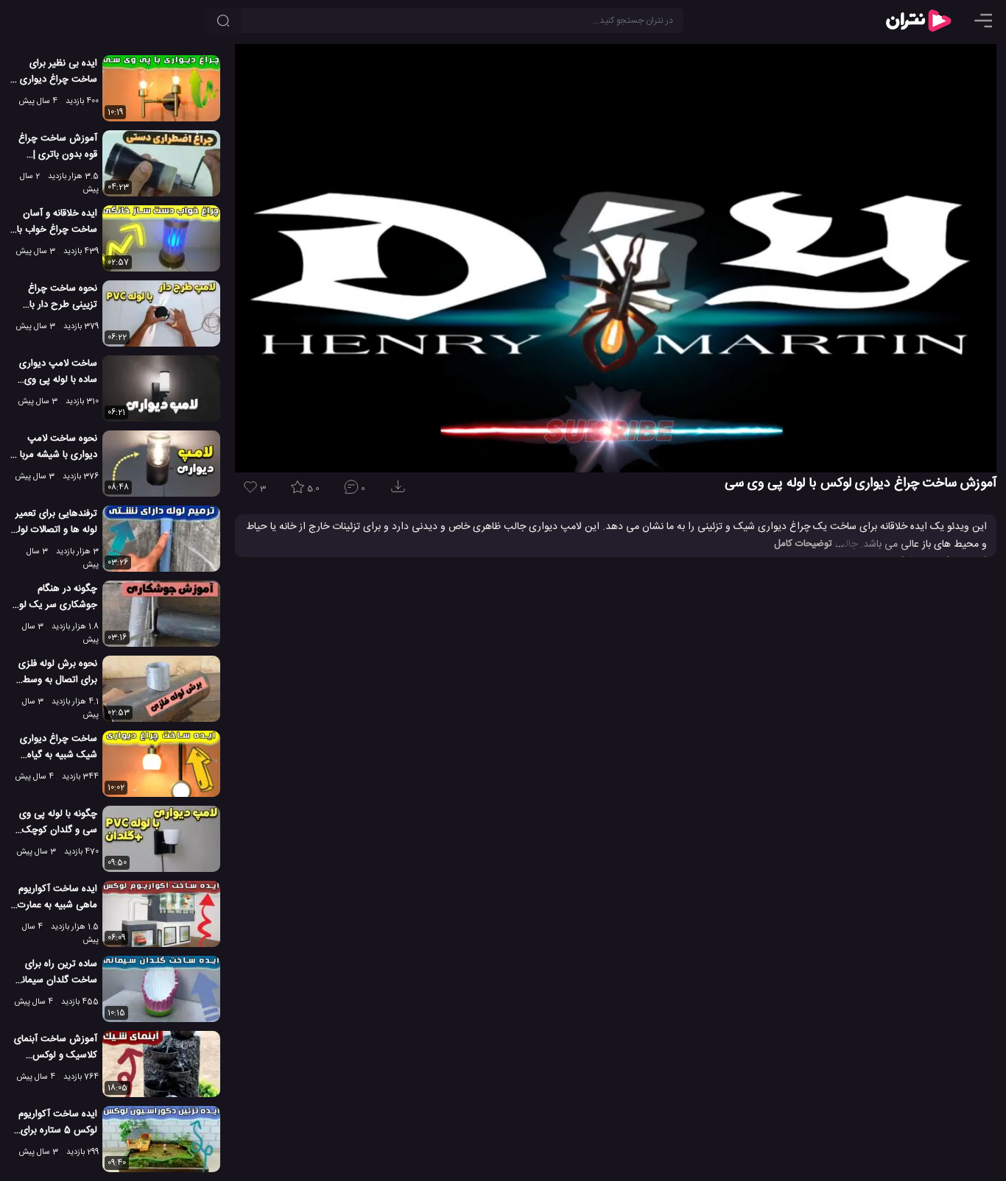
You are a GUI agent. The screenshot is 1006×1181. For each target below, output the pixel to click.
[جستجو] (223, 20)
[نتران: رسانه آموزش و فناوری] (918, 20)
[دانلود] (400, 491)
